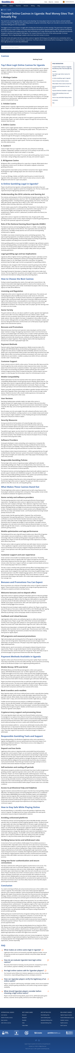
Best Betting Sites (46, 1012)
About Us (51, 2)
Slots (23, 1023)
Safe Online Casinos (6, 1023)
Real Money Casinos (66, 1012)
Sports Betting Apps (46, 1017)
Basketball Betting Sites (46, 1020)
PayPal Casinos (64, 1023)
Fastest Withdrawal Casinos (67, 1017)
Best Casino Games (27, 1012)
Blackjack (24, 1017)
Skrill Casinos (63, 1025)
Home (4, 9)
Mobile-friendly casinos (7, 1017)
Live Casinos (4, 1015)
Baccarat (24, 1015)
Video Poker (25, 1025)
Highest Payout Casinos (66, 1015)
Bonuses (26, 5)
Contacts (57, 2)
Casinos (4, 5)
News (45, 2)
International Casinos (7, 1012)
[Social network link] (36, 1040)
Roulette (24, 1020)
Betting (33, 5)
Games (11, 5)
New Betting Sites (45, 1015)
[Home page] (8, 2)
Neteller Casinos (64, 1020)
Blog (39, 5)
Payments (18, 5)
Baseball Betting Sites (46, 1023)
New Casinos (4, 1020)
